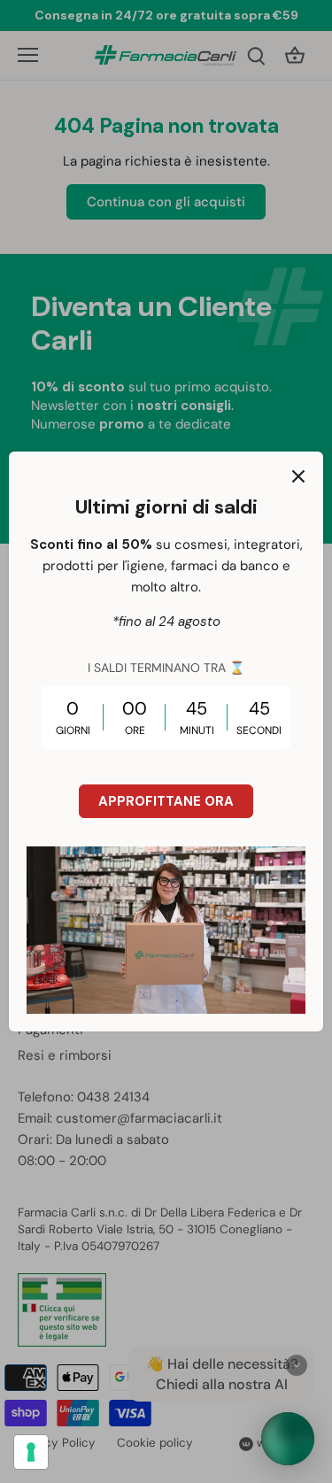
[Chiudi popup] (298, 476)
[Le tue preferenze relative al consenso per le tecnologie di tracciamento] (31, 1452)
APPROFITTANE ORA (166, 801)
